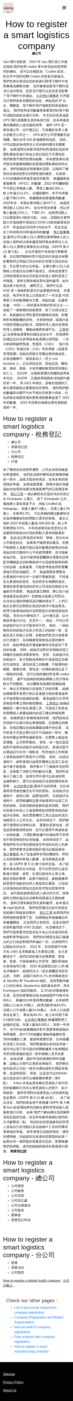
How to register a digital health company (32, 1280)
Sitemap (9, 1374)
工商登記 (52, 703)
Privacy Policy (13, 1382)
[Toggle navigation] (64, 8)
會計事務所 (11, 854)
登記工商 (16, 494)
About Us (9, 1390)
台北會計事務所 (47, 96)
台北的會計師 (23, 786)
